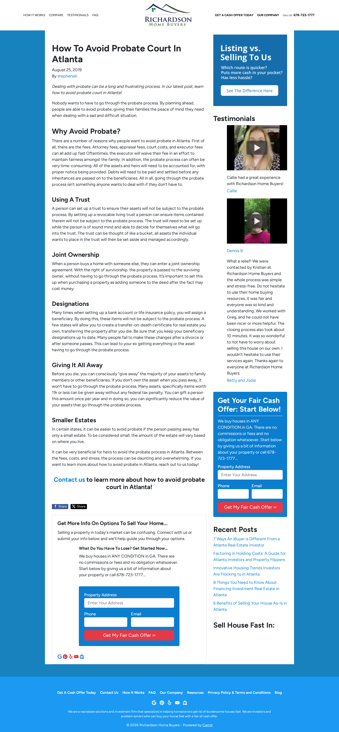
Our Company (268, 15)
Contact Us (109, 692)
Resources (195, 692)
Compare (56, 15)
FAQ (95, 15)
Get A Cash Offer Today (234, 15)
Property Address (101, 594)
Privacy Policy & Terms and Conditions (239, 692)
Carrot (207, 725)
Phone (90, 614)
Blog (278, 692)
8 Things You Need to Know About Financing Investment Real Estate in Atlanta (246, 588)
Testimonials (78, 15)
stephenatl (67, 76)
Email (137, 614)
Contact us (69, 479)
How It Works (34, 15)
